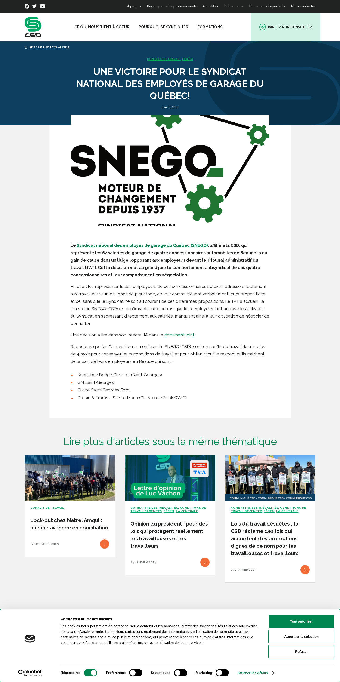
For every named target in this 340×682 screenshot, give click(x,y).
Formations (210, 27)
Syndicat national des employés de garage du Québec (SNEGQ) (142, 245)
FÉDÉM (187, 59)
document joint (179, 335)
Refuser (301, 652)
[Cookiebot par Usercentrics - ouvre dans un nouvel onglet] (30, 673)
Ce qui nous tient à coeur (102, 27)
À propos (134, 6)
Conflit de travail (163, 59)
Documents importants (267, 6)
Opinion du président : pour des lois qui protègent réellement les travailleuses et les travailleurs (169, 535)
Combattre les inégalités (154, 507)
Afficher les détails (252, 673)
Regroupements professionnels (172, 6)
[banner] (33, 27)
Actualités (210, 6)
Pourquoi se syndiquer (163, 27)
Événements (234, 6)
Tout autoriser (301, 621)
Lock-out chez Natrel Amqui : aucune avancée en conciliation (69, 524)
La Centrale (187, 511)
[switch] (135, 672)
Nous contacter (303, 6)
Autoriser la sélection (301, 637)
